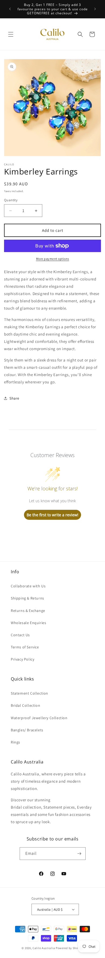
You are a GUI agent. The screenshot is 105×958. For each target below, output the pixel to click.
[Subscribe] (79, 853)
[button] (11, 34)
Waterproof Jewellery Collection (39, 717)
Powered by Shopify (69, 948)
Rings (15, 742)
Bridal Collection (25, 705)
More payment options (52, 259)
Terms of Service (25, 647)
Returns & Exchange (28, 610)
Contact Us (20, 634)
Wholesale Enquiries (28, 622)
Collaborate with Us (28, 586)
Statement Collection (29, 693)
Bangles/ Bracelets (27, 730)
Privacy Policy (22, 659)
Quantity (11, 200)
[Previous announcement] (10, 9)
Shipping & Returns (27, 598)
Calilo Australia (44, 948)
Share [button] (14, 398)
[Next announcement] (95, 9)
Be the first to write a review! (52, 514)
